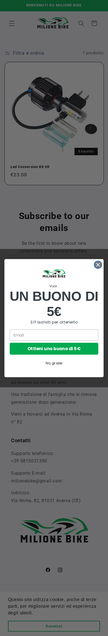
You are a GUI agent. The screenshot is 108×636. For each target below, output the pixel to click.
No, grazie (54, 362)
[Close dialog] (98, 264)
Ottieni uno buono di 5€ (54, 348)
